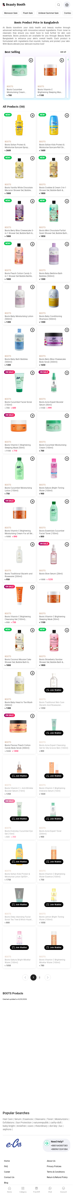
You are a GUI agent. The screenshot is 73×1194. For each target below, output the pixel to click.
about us (51, 1161)
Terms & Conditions (56, 1172)
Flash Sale (28, 13)
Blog (6, 1183)
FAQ (6, 1166)
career (7, 1172)
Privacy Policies (54, 1166)
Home (7, 1161)
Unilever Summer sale (48, 13)
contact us (9, 1177)
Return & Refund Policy (57, 1177)
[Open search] (58, 4)
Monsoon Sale (10, 13)
